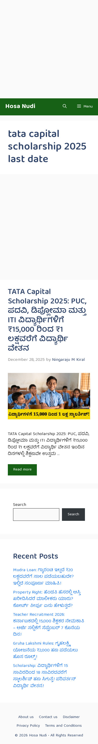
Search (19, 505)
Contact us (48, 717)
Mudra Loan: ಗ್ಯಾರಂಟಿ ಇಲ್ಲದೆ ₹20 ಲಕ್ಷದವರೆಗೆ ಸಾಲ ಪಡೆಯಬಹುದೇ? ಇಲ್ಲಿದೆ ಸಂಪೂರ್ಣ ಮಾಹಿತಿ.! (43, 576)
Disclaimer (71, 717)
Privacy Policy (28, 725)
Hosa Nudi (20, 107)
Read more (22, 469)
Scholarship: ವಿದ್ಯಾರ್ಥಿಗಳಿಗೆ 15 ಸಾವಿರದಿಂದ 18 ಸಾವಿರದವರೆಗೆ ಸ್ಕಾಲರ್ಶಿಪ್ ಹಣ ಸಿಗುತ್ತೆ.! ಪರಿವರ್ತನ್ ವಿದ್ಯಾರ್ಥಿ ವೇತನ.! (44, 676)
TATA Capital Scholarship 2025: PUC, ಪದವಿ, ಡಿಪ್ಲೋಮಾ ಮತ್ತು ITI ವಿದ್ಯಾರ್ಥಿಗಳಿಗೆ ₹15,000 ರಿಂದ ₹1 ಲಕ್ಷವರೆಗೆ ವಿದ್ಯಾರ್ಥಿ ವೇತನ (47, 321)
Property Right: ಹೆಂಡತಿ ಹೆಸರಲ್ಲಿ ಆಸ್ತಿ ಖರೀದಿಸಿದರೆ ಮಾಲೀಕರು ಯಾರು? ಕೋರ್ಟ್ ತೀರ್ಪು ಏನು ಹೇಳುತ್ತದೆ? (46, 599)
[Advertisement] (49, 49)
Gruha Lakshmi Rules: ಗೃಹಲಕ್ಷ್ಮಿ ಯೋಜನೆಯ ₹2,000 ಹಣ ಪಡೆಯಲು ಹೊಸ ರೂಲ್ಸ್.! (45, 650)
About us (26, 717)
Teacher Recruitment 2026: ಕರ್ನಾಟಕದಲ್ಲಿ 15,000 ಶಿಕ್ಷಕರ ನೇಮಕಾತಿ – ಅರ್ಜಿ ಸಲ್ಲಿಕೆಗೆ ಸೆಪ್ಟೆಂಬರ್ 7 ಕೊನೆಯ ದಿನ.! (48, 625)
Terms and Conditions (63, 725)
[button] (64, 106)
